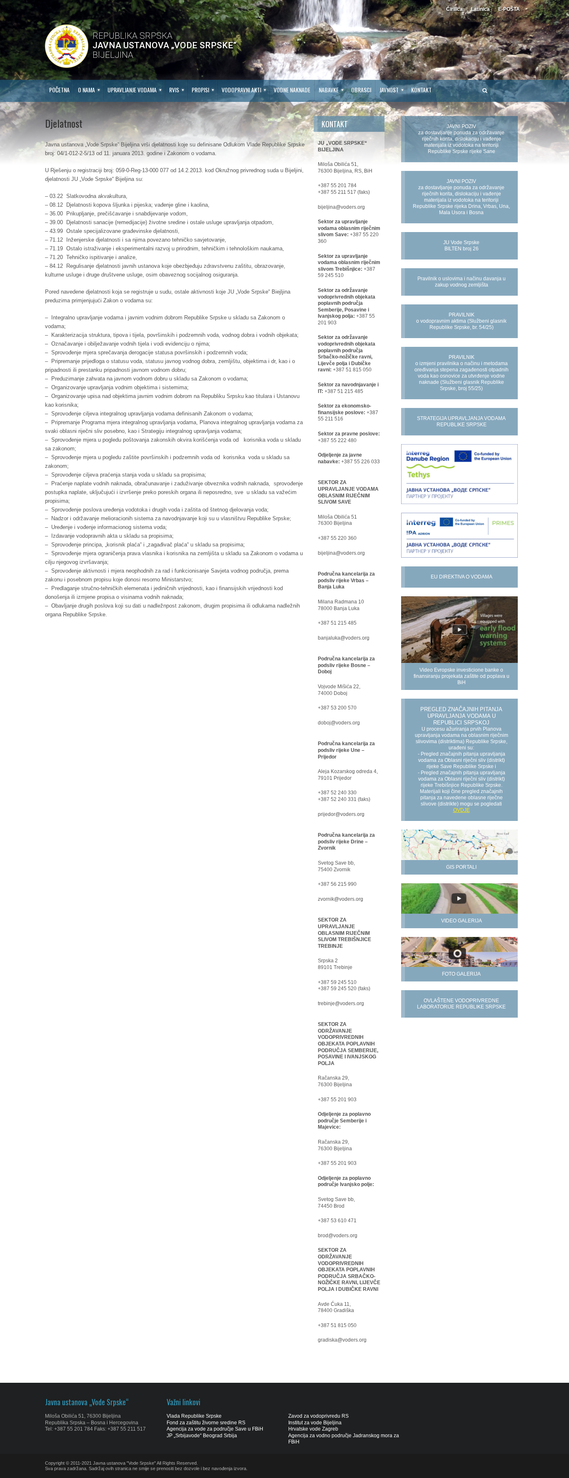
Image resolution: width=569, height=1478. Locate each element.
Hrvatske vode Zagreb (313, 1429)
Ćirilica (454, 9)
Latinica (480, 9)
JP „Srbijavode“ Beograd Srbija (202, 1435)
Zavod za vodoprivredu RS (318, 1416)
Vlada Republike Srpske (194, 1416)
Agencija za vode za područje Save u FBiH (215, 1429)
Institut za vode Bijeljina (315, 1423)
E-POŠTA (509, 9)
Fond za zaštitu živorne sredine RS (206, 1423)
